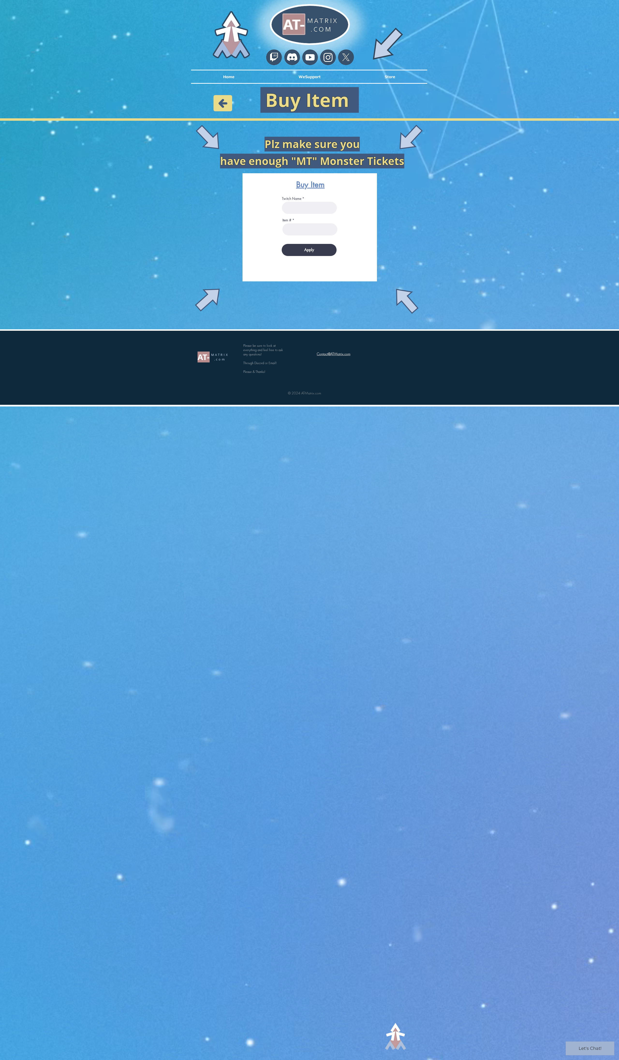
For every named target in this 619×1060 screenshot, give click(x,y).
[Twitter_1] (346, 57)
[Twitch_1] (273, 57)
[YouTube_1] (309, 57)
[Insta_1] (328, 57)
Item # (286, 220)
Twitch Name (291, 198)
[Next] (223, 103)
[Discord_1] (292, 57)
